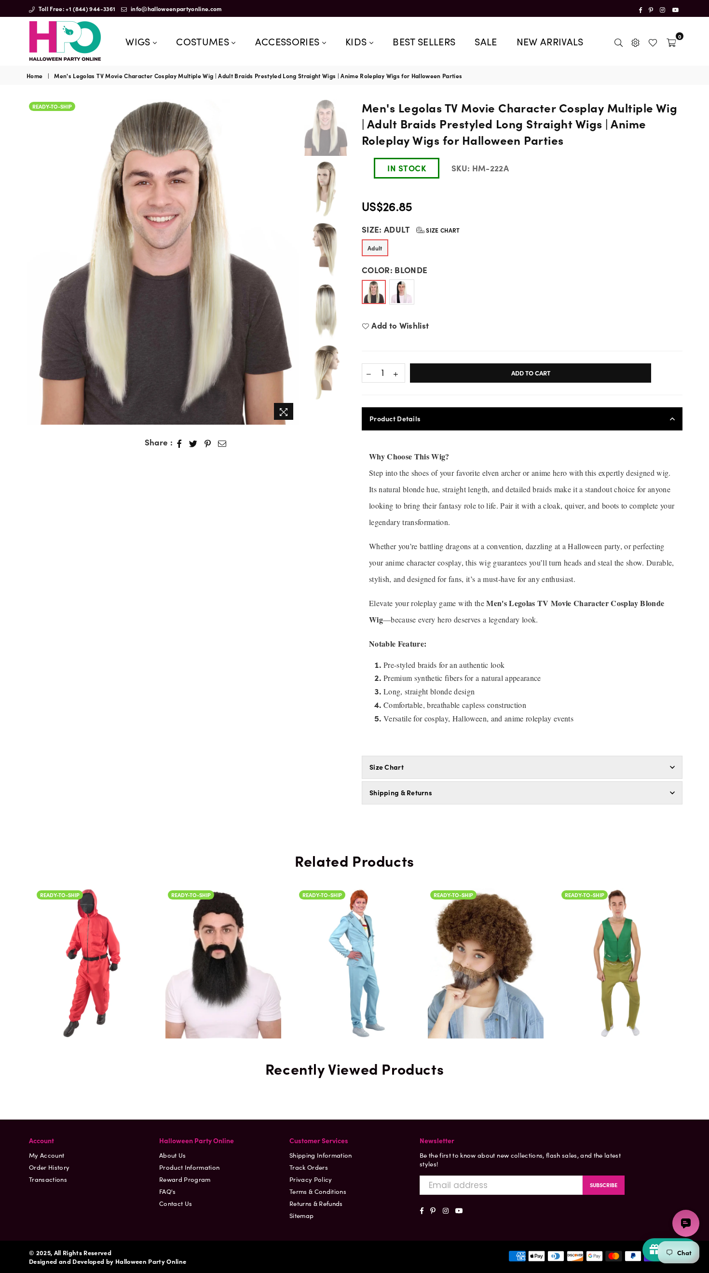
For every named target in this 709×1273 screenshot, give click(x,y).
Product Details (395, 418)
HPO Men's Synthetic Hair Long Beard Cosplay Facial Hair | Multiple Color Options (223, 922)
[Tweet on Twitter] (193, 442)
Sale (486, 41)
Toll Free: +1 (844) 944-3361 (76, 8)
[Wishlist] (653, 41)
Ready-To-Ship (52, 106)
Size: (411, 229)
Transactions (48, 1179)
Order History (49, 1167)
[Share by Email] (222, 442)
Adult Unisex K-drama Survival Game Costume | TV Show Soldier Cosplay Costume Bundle (92, 948)
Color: (394, 270)
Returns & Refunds (316, 1203)
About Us (172, 1155)
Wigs (139, 41)
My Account (46, 1155)
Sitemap (301, 1215)
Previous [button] (35, 262)
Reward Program (185, 1179)
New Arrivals (550, 41)
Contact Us (175, 1203)
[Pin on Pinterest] (208, 442)
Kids (357, 41)
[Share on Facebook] (179, 442)
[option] (163, 262)
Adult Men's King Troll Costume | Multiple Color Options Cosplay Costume (617, 922)
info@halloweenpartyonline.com (175, 8)
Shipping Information (320, 1155)
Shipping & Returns (400, 792)
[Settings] (635, 41)
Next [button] (290, 262)
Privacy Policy (310, 1179)
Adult (375, 248)
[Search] (618, 41)
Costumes (204, 41)
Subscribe (603, 1185)
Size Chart (442, 230)
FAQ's (167, 1191)
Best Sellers (424, 41)
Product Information (189, 1167)
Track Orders (308, 1167)
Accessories (288, 41)
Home (34, 76)
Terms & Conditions (317, 1191)
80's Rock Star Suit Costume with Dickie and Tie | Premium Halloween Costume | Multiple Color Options (354, 911)
